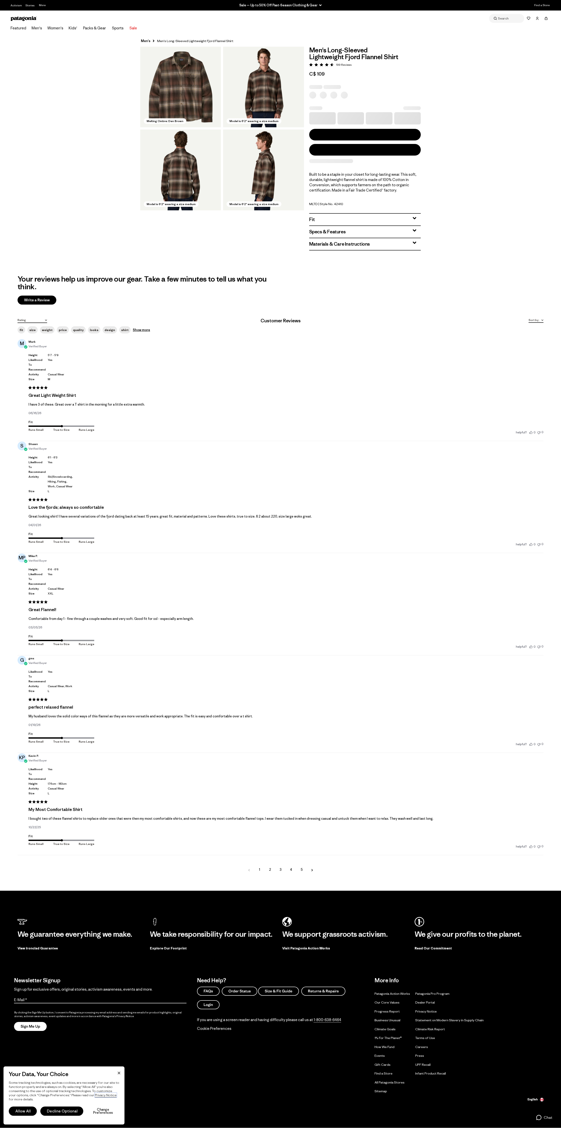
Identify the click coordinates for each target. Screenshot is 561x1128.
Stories (30, 5)
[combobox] (32, 319)
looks (94, 330)
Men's (37, 28)
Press (419, 1056)
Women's (55, 28)
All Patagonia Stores (390, 1082)
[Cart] (546, 18)
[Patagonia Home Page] (24, 18)
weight (47, 330)
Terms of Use (425, 1038)
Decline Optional (62, 1111)
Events (380, 1056)
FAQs (208, 991)
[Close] (119, 1073)
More (42, 5)
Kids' (73, 28)
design (110, 330)
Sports (118, 28)
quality (78, 330)
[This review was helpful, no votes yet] (531, 432)
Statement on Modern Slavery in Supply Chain (449, 1020)
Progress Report (387, 1011)
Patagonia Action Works (392, 993)
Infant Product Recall (430, 1073)
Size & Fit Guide (278, 991)
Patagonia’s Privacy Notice (118, 1016)
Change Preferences (103, 1111)
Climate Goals (385, 1029)
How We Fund (384, 1047)
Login (208, 1004)
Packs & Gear (94, 28)
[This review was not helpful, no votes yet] (538, 432)
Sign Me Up (30, 1026)
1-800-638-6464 (327, 1019)
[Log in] (537, 18)
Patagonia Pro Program (432, 993)
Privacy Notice (426, 1011)
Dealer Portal (425, 1002)
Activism (16, 5)
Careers (421, 1047)
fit (21, 330)
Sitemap (381, 1091)
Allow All (23, 1111)
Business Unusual (387, 1020)
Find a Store (542, 5)
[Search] (506, 18)
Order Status (239, 991)
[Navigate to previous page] (249, 869)
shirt (125, 330)
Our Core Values (387, 1002)
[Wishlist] (528, 18)
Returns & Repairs (323, 991)
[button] (180, 87)
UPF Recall (423, 1064)
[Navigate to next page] (312, 869)
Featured (18, 28)
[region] (64, 1095)
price (63, 330)
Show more (141, 330)
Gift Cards (383, 1064)
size (32, 330)
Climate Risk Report (430, 1029)
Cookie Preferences (214, 1028)
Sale (133, 28)
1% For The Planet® (388, 1038)
